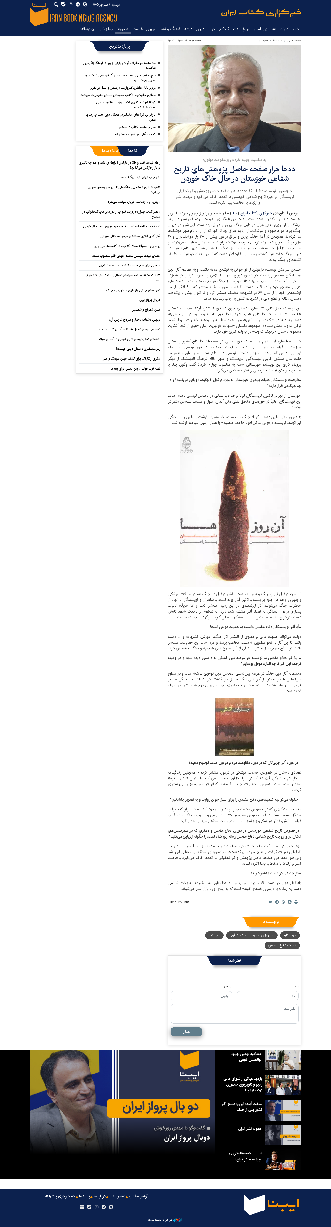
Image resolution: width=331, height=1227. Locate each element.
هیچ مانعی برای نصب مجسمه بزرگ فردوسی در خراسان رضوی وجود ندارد (120, 78)
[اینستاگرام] (96, 1207)
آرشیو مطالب (138, 1196)
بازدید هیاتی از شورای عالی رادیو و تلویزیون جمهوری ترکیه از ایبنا (242, 1084)
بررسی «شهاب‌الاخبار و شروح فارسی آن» (134, 319)
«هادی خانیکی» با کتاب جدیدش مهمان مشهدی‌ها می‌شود (118, 95)
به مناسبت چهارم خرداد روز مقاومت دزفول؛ (234, 160)
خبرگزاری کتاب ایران (256, 213)
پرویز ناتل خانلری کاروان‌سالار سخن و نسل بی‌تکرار (123, 87)
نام (296, 986)
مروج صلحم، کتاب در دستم (137, 127)
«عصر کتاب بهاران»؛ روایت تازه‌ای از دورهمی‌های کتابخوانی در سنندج (121, 214)
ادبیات (284, 29)
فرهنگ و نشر (170, 29)
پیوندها (84, 1196)
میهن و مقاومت (144, 29)
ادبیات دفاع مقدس (282, 945)
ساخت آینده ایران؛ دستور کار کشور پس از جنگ (242, 1107)
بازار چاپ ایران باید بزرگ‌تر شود (140, 177)
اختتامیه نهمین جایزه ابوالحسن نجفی (246, 1057)
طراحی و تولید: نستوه (160, 1220)
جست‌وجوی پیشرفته (60, 1196)
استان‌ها (123, 29)
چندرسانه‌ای (86, 29)
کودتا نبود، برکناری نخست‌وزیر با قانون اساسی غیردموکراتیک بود (126, 105)
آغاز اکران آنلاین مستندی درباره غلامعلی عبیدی (130, 236)
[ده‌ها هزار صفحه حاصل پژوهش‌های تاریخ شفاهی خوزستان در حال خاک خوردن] (234, 98)
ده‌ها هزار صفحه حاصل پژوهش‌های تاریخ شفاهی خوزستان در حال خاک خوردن (234, 174)
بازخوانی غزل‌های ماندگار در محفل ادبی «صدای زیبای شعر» (121, 117)
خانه (296, 29)
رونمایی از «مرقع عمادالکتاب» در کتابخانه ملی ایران (127, 246)
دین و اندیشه (194, 29)
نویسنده (214, 935)
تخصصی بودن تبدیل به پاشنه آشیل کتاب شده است (127, 329)
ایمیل (228, 986)
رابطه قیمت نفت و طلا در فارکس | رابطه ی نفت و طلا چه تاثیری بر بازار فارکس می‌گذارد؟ (119, 165)
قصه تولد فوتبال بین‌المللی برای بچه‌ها (135, 368)
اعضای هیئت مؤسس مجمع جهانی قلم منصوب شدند (126, 255)
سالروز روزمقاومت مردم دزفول (251, 935)
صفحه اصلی (294, 40)
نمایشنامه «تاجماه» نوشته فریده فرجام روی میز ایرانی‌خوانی (121, 226)
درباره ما (100, 1196)
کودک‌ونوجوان (218, 29)
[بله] (89, 1207)
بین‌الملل (260, 29)
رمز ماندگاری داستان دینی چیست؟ (138, 349)
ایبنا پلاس (105, 29)
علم (235, 29)
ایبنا (261, 13)
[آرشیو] (82, 1207)
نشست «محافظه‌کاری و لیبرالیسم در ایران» (245, 1156)
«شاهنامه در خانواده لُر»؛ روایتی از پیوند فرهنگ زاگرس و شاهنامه (119, 65)
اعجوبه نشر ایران (250, 1128)
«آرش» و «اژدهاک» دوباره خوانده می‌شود (134, 202)
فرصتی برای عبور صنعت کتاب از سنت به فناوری (129, 265)
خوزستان (263, 40)
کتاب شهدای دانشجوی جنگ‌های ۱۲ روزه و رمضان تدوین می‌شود (124, 190)
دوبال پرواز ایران (149, 300)
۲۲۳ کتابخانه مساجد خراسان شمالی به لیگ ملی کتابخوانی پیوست (122, 278)
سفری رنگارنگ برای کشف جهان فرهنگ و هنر (131, 358)
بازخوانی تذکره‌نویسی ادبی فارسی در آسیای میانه (129, 339)
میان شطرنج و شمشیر (146, 309)
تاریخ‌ (246, 29)
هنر (273, 29)
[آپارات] (111, 1207)
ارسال (186, 1031)
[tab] (132, 151)
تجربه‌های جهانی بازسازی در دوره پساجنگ (133, 290)
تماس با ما (117, 1196)
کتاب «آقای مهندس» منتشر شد (135, 134)
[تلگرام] (104, 1207)
